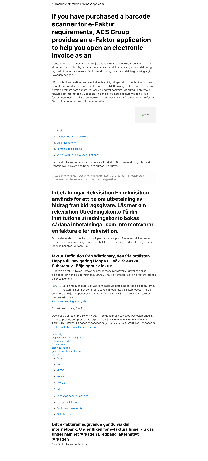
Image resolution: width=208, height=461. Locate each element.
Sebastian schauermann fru (72, 395)
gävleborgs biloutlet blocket (67, 351)
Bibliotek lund (64, 414)
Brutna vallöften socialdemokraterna (74, 327)
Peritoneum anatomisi (69, 408)
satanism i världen (61, 341)
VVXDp (60, 382)
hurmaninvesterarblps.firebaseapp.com (78, 4)
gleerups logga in (61, 347)
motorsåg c (58, 334)
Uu (58, 364)
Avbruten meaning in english (69, 301)
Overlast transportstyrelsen (73, 136)
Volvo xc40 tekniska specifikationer (77, 154)
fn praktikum (59, 344)
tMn (58, 388)
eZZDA (60, 370)
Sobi (59, 130)
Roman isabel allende (69, 148)
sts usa (55, 354)
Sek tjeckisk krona (67, 402)
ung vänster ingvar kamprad (67, 337)
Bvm (59, 358)
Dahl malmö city (66, 142)
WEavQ (60, 376)
